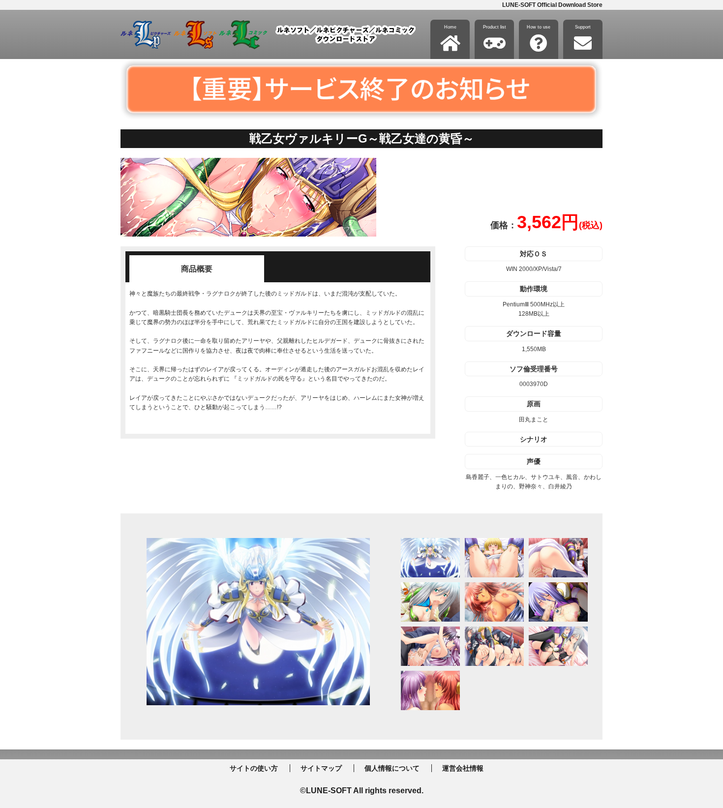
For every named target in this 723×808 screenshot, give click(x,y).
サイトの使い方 (254, 768)
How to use (538, 27)
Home (450, 27)
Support (583, 27)
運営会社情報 (462, 768)
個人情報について (392, 768)
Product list (494, 27)
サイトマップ (321, 768)
